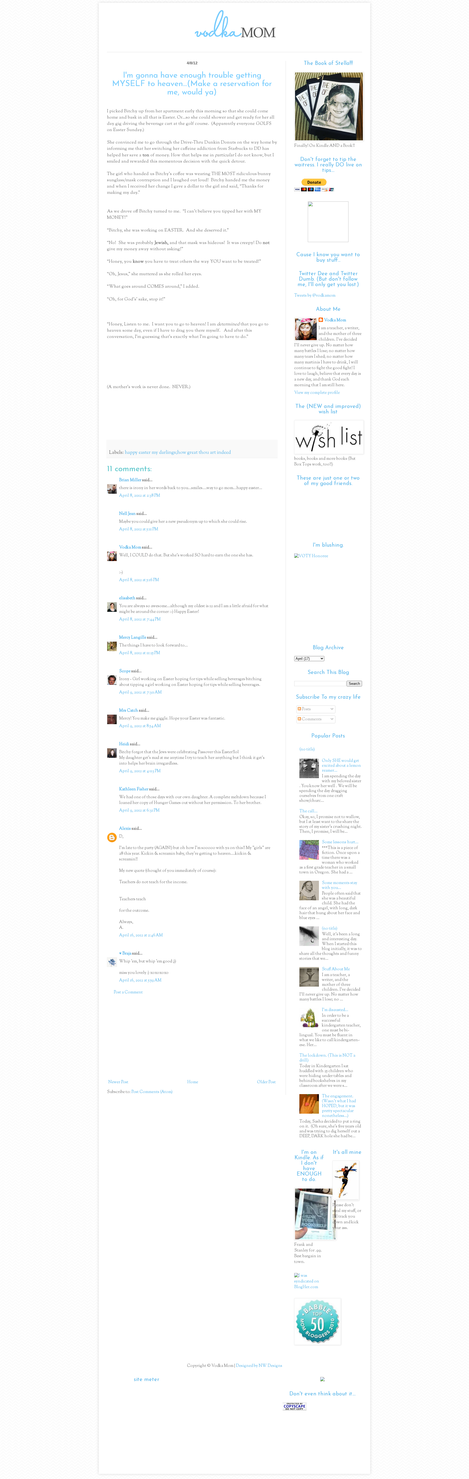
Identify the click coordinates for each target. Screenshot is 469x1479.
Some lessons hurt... (340, 842)
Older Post (266, 1082)
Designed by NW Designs (258, 1366)
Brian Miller (130, 480)
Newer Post (118, 1082)
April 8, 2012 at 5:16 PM (139, 580)
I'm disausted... (335, 1010)
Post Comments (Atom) (152, 1092)
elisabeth (127, 598)
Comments (311, 719)
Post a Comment (128, 992)
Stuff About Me (336, 969)
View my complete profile (317, 393)
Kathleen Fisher (133, 789)
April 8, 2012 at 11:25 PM (139, 653)
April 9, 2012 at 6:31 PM (139, 810)
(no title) (307, 749)
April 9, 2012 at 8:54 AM (140, 726)
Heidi (124, 744)
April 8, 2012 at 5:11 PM (138, 529)
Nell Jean (127, 514)
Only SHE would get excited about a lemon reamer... (341, 766)
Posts (306, 709)
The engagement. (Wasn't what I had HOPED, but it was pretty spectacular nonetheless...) (339, 1106)
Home (192, 1082)
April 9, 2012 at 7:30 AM (140, 692)
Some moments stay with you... (339, 885)
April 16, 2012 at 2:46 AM (141, 935)
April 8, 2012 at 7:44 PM (140, 619)
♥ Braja (125, 954)
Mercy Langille (132, 638)
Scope (125, 671)
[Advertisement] (192, 1037)
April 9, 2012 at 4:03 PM (140, 771)
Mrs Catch (128, 711)
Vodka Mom (130, 547)
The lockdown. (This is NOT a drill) (327, 1058)
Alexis (125, 829)
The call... (308, 811)
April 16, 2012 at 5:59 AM (140, 980)
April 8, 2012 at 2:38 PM (139, 496)
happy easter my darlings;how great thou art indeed (178, 452)
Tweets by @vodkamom (314, 296)
